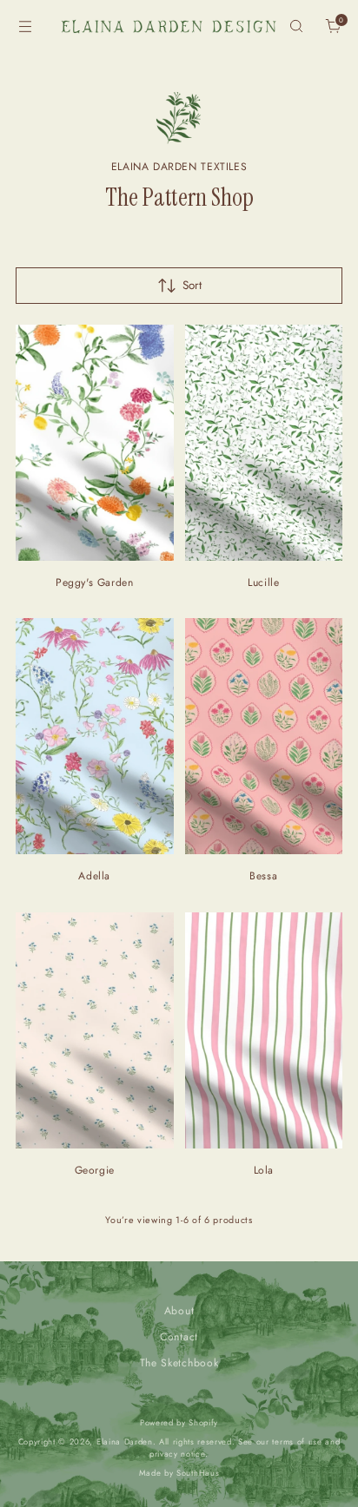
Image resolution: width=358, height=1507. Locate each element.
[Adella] (95, 736)
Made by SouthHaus (179, 1473)
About (179, 1311)
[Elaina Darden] (168, 26)
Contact (179, 1337)
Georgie (95, 1170)
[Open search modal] (296, 26)
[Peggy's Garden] (95, 443)
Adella (94, 876)
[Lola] (264, 1030)
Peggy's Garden (95, 582)
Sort (192, 285)
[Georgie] (95, 1030)
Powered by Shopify (179, 1423)
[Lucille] (264, 443)
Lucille (263, 582)
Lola (264, 1170)
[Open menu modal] (25, 26)
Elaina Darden (124, 1442)
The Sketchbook (179, 1363)
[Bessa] (264, 736)
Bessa (263, 876)
